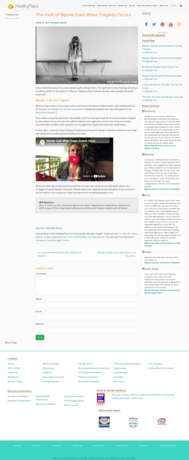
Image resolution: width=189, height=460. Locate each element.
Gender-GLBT (85, 363)
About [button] (163, 6)
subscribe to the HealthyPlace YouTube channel (81, 237)
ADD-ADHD (13, 368)
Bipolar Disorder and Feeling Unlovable (161, 75)
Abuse (10, 363)
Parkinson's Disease (88, 377)
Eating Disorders (51, 381)
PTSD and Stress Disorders (127, 363)
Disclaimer (144, 445)
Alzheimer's (13, 377)
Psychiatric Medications (19, 400)
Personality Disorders (88, 381)
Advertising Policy (168, 445)
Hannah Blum (58, 23)
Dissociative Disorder (53, 377)
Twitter (65, 240)
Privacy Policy (122, 445)
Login (173, 6)
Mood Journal (71, 405)
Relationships (120, 368)
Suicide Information (74, 396)
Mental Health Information (43, 398)
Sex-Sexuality (155, 363)
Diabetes (47, 372)
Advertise (77, 445)
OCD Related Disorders (90, 372)
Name (39, 299)
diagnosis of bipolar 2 (46, 112)
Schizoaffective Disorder (161, 368)
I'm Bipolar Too (149, 52)
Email (38, 311)
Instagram (41, 240)
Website (40, 323)
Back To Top (11, 342)
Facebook (52, 240)
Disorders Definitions (18, 396)
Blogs (132, 6)
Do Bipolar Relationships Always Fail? (160, 66)
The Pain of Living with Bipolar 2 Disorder (163, 96)
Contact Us (57, 445)
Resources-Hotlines (46, 404)
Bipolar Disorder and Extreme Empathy (162, 58)
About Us (36, 445)
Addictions (12, 372)
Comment (41, 273)
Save (39, 337)
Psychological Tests (147, 6)
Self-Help (118, 377)
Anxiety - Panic (15, 381)
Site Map (17, 445)
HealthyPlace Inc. (71, 458)
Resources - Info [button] (105, 6)
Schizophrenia (120, 372)
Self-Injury (118, 381)
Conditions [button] (87, 6)
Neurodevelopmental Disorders (94, 368)
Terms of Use (98, 445)
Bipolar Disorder (51, 363)
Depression (48, 368)
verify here (137, 398)
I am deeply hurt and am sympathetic (65, 109)
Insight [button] (121, 6)
